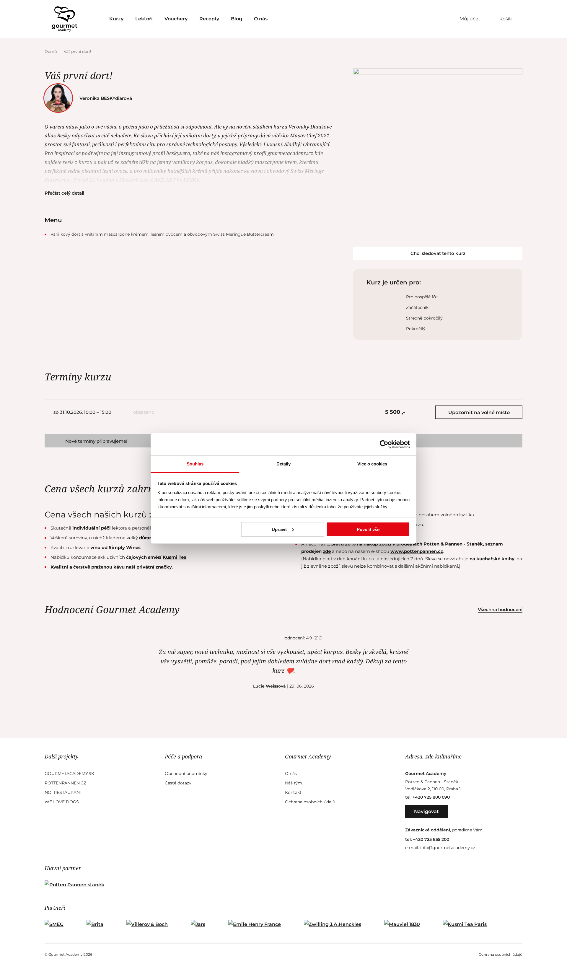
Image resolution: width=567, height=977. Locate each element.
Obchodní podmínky (186, 773)
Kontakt (293, 792)
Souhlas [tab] (195, 463)
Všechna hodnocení (500, 609)
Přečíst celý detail (64, 193)
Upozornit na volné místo (479, 412)
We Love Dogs (62, 802)
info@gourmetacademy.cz (447, 847)
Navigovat (426, 811)
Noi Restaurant (63, 792)
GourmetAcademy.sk (69, 773)
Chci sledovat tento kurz (437, 253)
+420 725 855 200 (431, 839)
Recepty (209, 19)
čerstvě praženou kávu (99, 567)
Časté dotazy (178, 783)
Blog (236, 19)
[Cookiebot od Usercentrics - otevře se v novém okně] (384, 444)
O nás (261, 19)
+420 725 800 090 (431, 797)
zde (327, 551)
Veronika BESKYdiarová (105, 98)
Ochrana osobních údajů (310, 802)
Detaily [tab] (283, 463)
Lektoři (144, 19)
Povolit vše (368, 529)
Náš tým (293, 783)
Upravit (279, 529)
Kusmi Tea (174, 557)
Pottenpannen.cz (65, 783)
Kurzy (116, 19)
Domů (51, 51)
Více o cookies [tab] (372, 463)
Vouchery (176, 19)
